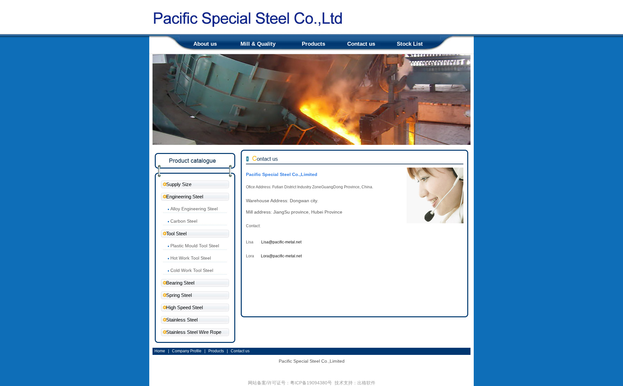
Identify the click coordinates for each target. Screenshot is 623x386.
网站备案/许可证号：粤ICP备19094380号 (290, 382)
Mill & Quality (257, 44)
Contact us (361, 44)
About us (205, 44)
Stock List (410, 44)
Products (313, 44)
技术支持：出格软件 (355, 382)
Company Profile (187, 351)
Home (159, 351)
